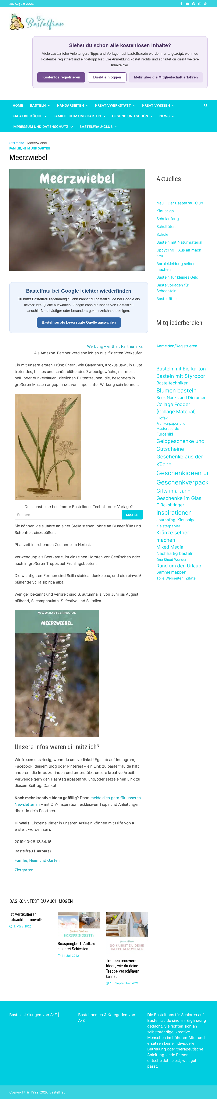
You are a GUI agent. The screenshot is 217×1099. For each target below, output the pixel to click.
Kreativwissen (156, 105)
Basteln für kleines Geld (177, 277)
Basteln (38, 105)
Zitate (191, 578)
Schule (162, 234)
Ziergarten (24, 870)
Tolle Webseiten (170, 578)
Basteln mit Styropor (180, 376)
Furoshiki (164, 434)
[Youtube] (188, 3)
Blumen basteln (176, 390)
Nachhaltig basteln (174, 553)
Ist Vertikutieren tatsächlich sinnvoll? (26, 917)
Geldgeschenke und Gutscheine (180, 445)
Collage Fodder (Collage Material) (176, 407)
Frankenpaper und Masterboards (170, 426)
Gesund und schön (130, 116)
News (164, 116)
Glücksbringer (170, 504)
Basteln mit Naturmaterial (179, 242)
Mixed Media (169, 547)
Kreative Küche (27, 116)
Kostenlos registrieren (61, 77)
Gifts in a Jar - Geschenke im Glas (178, 494)
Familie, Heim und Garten (77, 116)
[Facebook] (182, 3)
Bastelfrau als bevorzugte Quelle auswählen (79, 322)
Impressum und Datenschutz (40, 126)
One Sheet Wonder (171, 559)
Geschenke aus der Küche (179, 460)
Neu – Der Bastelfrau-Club (179, 203)
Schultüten (166, 226)
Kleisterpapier (168, 526)
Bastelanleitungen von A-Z (33, 1014)
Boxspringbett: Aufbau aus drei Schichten (76, 946)
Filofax (162, 418)
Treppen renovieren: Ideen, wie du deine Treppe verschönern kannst (122, 968)
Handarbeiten (70, 105)
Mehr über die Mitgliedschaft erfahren (166, 77)
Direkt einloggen (107, 77)
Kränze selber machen (172, 536)
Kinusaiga (165, 211)
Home (18, 105)
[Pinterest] (194, 3)
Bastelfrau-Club (96, 126)
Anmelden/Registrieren (176, 346)
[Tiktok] (205, 3)
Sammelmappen (171, 572)
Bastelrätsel (166, 298)
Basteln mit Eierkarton (181, 368)
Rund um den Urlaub (178, 565)
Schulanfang (167, 218)
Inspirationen (174, 512)
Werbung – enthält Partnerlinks (115, 346)
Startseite (16, 143)
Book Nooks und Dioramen (181, 397)
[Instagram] (200, 3)
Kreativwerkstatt (113, 105)
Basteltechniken (172, 382)
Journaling (165, 520)
